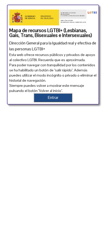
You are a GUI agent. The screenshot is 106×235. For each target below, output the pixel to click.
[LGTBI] (91, 12)
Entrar (53, 97)
